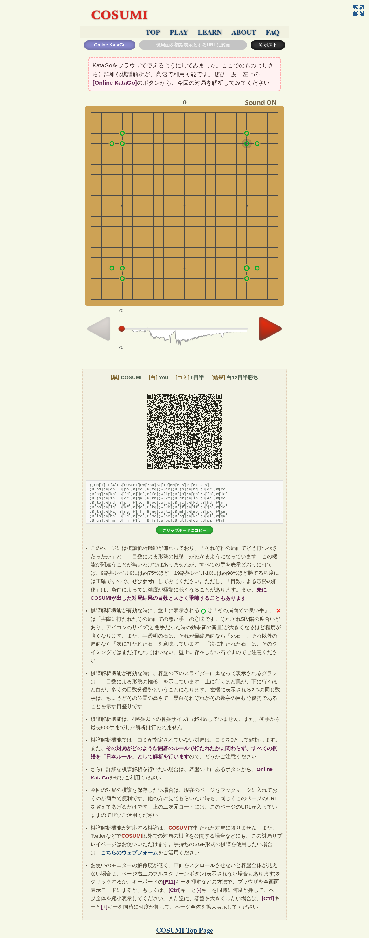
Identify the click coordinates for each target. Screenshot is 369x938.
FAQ (272, 32)
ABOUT (243, 32)
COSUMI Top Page (184, 930)
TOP (153, 32)
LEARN (210, 32)
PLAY (179, 32)
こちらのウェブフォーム (129, 853)
